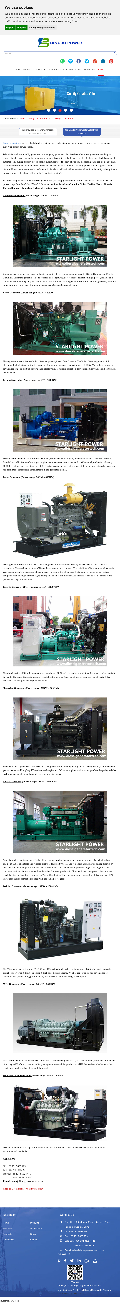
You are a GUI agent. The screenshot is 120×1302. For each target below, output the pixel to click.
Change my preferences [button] (42, 27)
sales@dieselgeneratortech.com (88, 1250)
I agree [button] (9, 27)
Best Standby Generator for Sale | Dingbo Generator (82, 132)
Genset (101, 70)
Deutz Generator (11, 477)
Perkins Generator (12, 380)
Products (28, 70)
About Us (40, 70)
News (78, 70)
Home (18, 70)
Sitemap (107, 1290)
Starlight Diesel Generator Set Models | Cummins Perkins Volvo (38, 132)
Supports (68, 70)
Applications (54, 70)
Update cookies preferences (70, 1293)
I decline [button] (21, 27)
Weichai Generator (12, 886)
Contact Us (89, 70)
